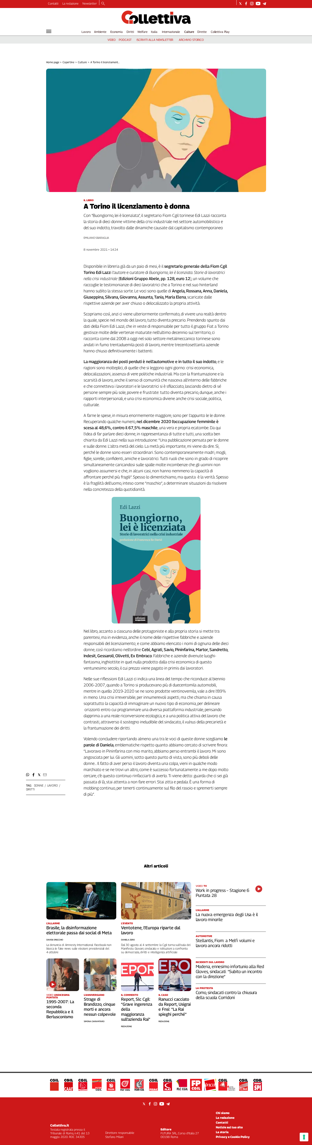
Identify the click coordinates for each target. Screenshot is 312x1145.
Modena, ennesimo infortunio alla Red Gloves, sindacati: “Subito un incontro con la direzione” (230, 971)
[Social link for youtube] (258, 3)
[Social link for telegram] (264, 3)
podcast (125, 40)
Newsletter (89, 3)
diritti (30, 789)
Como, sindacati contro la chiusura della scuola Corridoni (226, 995)
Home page (52, 62)
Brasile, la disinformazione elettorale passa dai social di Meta (79, 930)
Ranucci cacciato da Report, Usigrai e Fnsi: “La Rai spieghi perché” (175, 1007)
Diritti (130, 32)
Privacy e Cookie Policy (233, 1137)
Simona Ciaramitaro (94, 1021)
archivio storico (191, 40)
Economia (116, 32)
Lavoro (86, 32)
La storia (222, 1132)
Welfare (142, 32)
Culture (189, 32)
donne (38, 785)
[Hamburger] (48, 31)
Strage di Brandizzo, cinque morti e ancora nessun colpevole (100, 1007)
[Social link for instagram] (252, 3)
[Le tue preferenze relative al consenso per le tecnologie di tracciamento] (304, 1137)
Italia (154, 32)
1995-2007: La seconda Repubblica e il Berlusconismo (60, 1009)
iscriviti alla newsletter (155, 40)
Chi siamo (223, 1113)
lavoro (52, 785)
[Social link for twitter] (240, 3)
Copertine (68, 62)
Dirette (201, 32)
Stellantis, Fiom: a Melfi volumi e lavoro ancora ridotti (225, 943)
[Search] (103, 4)
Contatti (53, 3)
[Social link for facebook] (246, 3)
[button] (27, 774)
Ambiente (100, 32)
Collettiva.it (59, 1125)
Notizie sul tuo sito (229, 1127)
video (112, 40)
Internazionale (171, 32)
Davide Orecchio (54, 939)
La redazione (70, 3)
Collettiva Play (220, 32)
